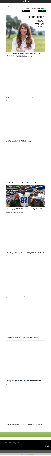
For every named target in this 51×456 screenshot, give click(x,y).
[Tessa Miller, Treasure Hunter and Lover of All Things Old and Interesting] (25, 162)
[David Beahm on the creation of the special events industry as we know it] (25, 76)
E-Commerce (7, 56)
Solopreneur (31, 56)
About (6, 442)
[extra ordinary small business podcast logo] (6, 6)
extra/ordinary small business (12, 56)
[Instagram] (48, 446)
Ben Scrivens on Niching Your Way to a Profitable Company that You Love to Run (25, 252)
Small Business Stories (16, 442)
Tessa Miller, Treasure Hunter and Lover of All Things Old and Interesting (23, 182)
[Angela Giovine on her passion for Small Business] (25, 119)
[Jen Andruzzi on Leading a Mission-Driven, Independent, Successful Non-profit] (25, 274)
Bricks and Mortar (8, 141)
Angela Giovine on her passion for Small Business (17, 140)
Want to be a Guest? (5, 443)
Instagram (7, 444)
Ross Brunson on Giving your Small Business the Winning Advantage (22, 337)
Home (2, 442)
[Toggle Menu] (49, 4)
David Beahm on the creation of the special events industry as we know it (23, 97)
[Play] (25, 1)
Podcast (10, 442)
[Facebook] (45, 446)
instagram (26, 56)
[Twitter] (47, 446)
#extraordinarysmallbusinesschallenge (15, 443)
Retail (28, 56)
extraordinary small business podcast (20, 56)
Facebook (3, 444)
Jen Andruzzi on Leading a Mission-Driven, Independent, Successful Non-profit (24, 295)
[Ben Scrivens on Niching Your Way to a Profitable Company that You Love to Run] (25, 231)
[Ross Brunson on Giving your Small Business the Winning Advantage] (25, 316)
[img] (23, 1)
